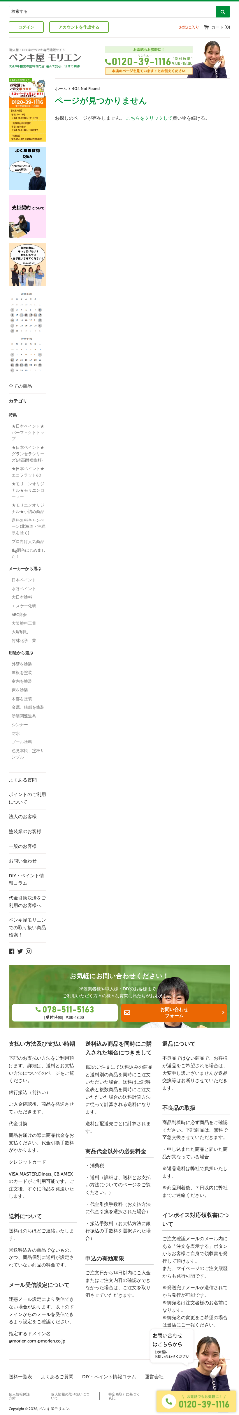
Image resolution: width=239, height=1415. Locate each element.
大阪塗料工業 (24, 623)
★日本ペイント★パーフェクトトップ (28, 432)
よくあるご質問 (57, 1376)
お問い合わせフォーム (174, 1012)
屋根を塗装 (22, 672)
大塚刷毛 (20, 631)
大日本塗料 (22, 597)
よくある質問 (23, 780)
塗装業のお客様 (25, 831)
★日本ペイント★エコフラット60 (28, 471)
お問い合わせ (23, 861)
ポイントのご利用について (27, 798)
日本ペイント (24, 580)
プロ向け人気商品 (28, 541)
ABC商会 (19, 614)
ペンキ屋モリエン (54, 1409)
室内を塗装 (22, 681)
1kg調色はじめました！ (28, 553)
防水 (16, 733)
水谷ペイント (24, 588)
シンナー (20, 724)
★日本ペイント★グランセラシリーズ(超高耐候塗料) (28, 454)
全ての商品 (20, 386)
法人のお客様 (23, 816)
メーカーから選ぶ (25, 568)
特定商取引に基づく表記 (124, 1396)
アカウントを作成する (79, 27)
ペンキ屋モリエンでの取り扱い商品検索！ (27, 927)
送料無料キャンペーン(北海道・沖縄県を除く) (28, 526)
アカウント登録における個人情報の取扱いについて (195, 1396)
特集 (13, 414)
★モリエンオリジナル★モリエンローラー (28, 490)
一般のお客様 (23, 846)
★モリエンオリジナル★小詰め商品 (29, 508)
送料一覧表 (20, 1376)
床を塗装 (20, 690)
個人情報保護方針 (19, 1396)
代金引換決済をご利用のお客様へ (27, 901)
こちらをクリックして (149, 118)
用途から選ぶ (21, 652)
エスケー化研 (24, 606)
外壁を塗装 (22, 664)
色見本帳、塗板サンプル (28, 753)
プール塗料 (22, 742)
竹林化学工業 (24, 640)
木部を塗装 (22, 698)
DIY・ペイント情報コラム (26, 879)
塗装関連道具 (24, 716)
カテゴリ (18, 401)
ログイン (26, 27)
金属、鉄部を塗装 (28, 707)
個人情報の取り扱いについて (70, 1396)
